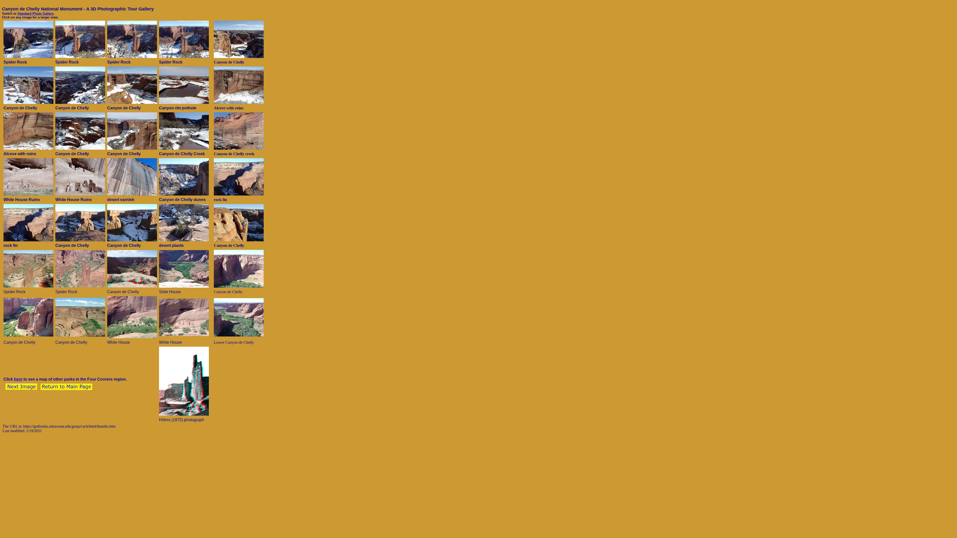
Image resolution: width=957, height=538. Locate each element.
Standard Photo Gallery (35, 13)
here (18, 379)
